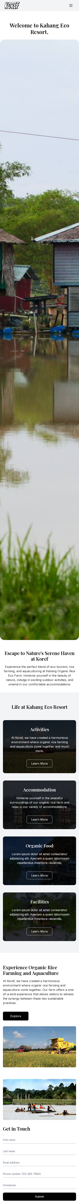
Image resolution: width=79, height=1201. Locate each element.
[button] (71, 5)
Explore (15, 1016)
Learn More (39, 763)
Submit (39, 1196)
